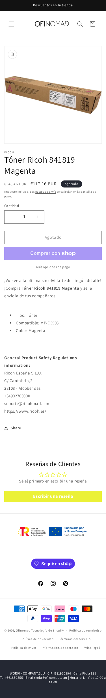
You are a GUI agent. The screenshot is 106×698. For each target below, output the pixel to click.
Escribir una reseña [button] (53, 496)
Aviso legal (92, 648)
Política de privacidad (37, 639)
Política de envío (23, 648)
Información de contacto (60, 648)
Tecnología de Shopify (47, 630)
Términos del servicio (75, 639)
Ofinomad (23, 630)
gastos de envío (45, 191)
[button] (11, 24)
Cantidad (11, 205)
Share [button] (16, 427)
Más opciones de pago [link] (53, 267)
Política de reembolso (85, 630)
